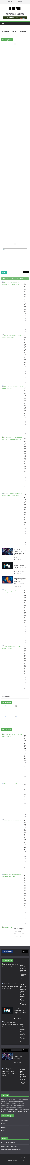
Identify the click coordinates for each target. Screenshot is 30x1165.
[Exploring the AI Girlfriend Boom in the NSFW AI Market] (12, 652)
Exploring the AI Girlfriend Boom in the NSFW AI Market (25, 660)
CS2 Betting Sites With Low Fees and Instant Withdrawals (20, 579)
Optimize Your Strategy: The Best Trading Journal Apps (25, 350)
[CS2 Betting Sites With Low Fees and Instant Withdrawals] (7, 579)
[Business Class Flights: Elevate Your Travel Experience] (12, 757)
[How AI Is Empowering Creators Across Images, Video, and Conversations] (7, 551)
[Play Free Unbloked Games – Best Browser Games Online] (7, 932)
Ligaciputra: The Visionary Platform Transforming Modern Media (20, 566)
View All (26, 272)
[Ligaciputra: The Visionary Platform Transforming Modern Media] (7, 565)
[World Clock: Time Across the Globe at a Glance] (10, 972)
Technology (4, 1120)
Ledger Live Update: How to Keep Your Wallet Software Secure (25, 606)
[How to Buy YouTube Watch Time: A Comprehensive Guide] (12, 392)
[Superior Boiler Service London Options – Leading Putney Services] (10, 1032)
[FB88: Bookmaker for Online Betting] (12, 800)
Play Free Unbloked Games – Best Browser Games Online (20, 929)
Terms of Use (14, 1157)
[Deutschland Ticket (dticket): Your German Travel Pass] (12, 846)
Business (3, 1127)
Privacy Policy (22, 1157)
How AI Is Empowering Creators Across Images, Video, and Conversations (20, 552)
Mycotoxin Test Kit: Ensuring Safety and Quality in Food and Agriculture (25, 454)
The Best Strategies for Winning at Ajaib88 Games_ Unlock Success (25, 510)
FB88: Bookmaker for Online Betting (25, 792)
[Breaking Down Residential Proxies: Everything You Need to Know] (10, 1079)
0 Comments (25, 328)
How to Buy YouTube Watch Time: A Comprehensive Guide (25, 401)
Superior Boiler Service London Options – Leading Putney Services (22, 1028)
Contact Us (7, 1157)
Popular (6, 279)
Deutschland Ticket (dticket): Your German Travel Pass (25, 835)
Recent (16, 279)
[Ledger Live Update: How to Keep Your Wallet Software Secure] (12, 596)
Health (3, 1124)
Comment (25, 279)
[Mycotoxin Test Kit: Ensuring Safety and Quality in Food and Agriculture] (12, 443)
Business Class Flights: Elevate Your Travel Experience (25, 747)
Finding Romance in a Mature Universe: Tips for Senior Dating (25, 298)
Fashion (3, 1130)
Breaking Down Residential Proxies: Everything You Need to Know (23, 1074)
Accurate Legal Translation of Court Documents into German (25, 890)
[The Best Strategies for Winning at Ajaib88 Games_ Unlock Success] (12, 500)
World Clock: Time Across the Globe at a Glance (23, 968)
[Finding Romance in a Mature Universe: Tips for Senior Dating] (12, 288)
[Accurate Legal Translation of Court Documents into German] (12, 899)
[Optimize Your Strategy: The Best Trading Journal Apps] (12, 341)
